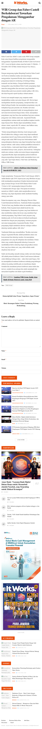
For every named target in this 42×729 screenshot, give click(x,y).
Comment (4, 326)
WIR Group (9, 285)
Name (3, 351)
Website (3, 368)
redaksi (14, 700)
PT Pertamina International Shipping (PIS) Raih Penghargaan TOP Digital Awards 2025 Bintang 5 (26, 429)
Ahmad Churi (15, 433)
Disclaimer (4, 722)
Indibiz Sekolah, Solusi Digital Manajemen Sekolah (21, 523)
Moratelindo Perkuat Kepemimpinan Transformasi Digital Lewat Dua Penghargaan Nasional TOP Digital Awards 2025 (25, 409)
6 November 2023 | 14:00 (14, 24)
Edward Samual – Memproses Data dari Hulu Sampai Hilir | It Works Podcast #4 (25, 704)
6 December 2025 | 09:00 (31, 413)
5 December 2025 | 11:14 (27, 433)
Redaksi (3, 720)
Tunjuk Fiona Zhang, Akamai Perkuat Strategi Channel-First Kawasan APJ (25, 652)
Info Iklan (26, 720)
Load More (21, 439)
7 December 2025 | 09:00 (31, 403)
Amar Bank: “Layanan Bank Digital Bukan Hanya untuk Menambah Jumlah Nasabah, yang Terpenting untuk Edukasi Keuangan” (15, 486)
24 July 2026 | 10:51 (21, 681)
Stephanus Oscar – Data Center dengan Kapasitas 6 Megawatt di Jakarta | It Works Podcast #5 (24, 695)
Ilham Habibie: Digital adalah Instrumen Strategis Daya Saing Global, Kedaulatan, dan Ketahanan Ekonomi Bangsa (25, 419)
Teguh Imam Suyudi (17, 392)
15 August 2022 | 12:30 (23, 708)
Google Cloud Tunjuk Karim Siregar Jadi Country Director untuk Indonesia (24, 644)
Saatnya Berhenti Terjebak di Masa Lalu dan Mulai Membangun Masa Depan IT (25, 677)
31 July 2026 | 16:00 (21, 672)
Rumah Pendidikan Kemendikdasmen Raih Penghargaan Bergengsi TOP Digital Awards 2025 (25, 398)
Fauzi (2, 24)
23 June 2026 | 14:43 (21, 647)
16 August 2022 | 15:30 (23, 700)
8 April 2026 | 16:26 (21, 656)
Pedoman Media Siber (15, 720)
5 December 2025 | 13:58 (23, 423)
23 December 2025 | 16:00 (31, 392)
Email (3, 359)
